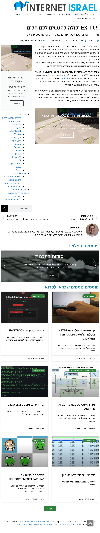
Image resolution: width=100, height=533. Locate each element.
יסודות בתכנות (10, 183)
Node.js (17, 144)
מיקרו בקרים (16, 137)
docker (18, 153)
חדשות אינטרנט (53, 40)
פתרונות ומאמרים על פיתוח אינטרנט (12, 178)
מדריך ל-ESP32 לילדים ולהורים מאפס (11, 119)
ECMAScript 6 (15, 131)
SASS (18, 167)
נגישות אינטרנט (14, 186)
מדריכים (23, 114)
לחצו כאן (16, 103)
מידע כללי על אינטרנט (17, 193)
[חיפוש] (4, 208)
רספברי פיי (16, 140)
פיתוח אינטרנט (20, 173)
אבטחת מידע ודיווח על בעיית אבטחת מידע (34, 524)
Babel (18, 150)
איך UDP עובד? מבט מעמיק (78, 475)
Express (17, 147)
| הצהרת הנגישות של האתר (65, 524)
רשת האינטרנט (15, 196)
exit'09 (65, 78)
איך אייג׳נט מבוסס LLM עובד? (26, 404)
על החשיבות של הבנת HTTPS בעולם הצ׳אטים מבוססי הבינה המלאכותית (76, 334)
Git (20, 160)
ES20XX (17, 134)
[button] (95, 266)
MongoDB (16, 157)
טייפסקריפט (16, 124)
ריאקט (18, 127)
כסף (21, 40)
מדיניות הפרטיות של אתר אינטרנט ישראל (41, 521)
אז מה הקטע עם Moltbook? (26, 330)
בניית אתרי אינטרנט (13, 199)
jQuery (18, 170)
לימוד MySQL (15, 163)
